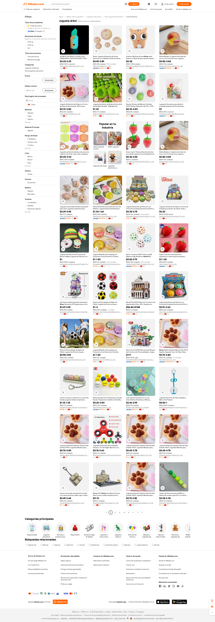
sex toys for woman (112, 545)
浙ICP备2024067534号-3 (164, 619)
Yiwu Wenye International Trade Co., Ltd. (140, 161)
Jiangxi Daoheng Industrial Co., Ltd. (72, 503)
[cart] (156, 4)
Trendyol (131, 612)
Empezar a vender (165, 565)
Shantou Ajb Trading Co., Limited (137, 407)
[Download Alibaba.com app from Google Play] (179, 602)
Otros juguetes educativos (114, 17)
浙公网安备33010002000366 (144, 619)
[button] (126, 4)
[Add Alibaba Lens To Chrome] (60, 602)
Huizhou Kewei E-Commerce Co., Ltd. (106, 114)
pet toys (156, 545)
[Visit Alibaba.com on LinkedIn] (164, 586)
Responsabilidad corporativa (38, 569)
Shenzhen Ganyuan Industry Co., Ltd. (139, 455)
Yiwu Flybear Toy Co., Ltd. (168, 264)
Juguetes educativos (93, 17)
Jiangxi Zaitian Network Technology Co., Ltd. (74, 455)
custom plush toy (142, 545)
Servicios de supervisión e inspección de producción (74, 579)
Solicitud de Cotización (101, 565)
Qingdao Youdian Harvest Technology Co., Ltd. (74, 407)
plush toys (70, 545)
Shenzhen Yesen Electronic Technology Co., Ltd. (173, 503)
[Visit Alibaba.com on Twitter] (169, 586)
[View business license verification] (128, 619)
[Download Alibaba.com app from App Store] (163, 602)
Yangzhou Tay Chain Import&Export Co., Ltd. (107, 312)
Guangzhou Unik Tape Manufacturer (171, 114)
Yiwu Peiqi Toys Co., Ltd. (167, 360)
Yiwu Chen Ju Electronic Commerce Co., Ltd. (173, 312)
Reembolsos (130, 573)
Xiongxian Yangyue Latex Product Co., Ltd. (140, 216)
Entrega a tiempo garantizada (71, 569)
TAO (125, 612)
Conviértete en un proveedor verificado (172, 573)
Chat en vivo (130, 565)
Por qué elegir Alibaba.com (37, 561)
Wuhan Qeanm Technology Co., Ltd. (171, 161)
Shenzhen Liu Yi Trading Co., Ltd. (104, 360)
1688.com (84, 612)
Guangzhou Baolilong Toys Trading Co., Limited (140, 66)
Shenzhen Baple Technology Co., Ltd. (106, 503)
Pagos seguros (66, 561)
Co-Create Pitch (33, 565)
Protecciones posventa (69, 573)
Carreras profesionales (36, 573)
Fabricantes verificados (101, 561)
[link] (212, 601)
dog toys (57, 545)
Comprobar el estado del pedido (170, 569)
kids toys (45, 545)
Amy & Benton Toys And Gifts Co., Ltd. (73, 161)
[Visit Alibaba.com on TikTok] (182, 586)
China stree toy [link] (131, 17)
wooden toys (95, 545)
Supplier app (121, 602)
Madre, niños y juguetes (75, 17)
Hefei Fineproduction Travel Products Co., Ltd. (173, 407)
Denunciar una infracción (135, 584)
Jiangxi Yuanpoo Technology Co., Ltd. (72, 360)
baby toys (127, 545)
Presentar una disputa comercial (137, 569)
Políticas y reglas (66, 584)
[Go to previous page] (106, 512)
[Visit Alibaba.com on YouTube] (178, 586)
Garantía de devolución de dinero (72, 565)
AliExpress (75, 612)
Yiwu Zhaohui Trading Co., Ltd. (70, 114)
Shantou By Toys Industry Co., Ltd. (171, 66)
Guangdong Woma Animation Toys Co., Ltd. (140, 360)
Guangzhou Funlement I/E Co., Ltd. (72, 66)
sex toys (82, 545)
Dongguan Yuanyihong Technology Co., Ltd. (107, 264)
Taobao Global (117, 612)
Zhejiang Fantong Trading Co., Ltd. (171, 455)
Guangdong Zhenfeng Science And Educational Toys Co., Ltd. (74, 312)
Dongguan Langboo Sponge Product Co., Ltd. (74, 264)
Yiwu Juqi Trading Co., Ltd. (102, 66)
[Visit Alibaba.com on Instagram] (173, 586)
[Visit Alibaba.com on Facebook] (160, 586)
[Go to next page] (142, 512)
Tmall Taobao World (96, 612)
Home (61, 17)
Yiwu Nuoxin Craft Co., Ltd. (102, 407)
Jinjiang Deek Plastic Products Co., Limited (140, 264)
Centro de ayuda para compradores (138, 561)
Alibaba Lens (38, 602)
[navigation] (40, 264)
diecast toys (32, 545)
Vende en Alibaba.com (166, 561)
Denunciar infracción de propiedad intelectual (138, 579)
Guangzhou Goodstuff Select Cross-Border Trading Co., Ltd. (140, 114)
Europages (140, 612)
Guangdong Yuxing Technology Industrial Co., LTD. (140, 312)
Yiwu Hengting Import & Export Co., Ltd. (139, 503)
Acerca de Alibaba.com (36, 556)
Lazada (107, 612)
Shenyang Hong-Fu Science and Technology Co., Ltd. (107, 455)
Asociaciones (163, 578)
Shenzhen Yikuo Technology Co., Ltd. (172, 216)
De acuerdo (49, 80)
